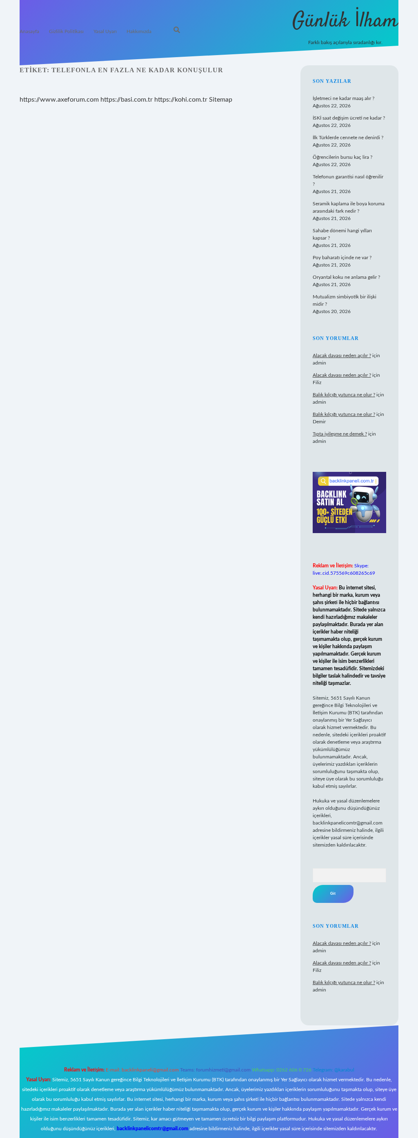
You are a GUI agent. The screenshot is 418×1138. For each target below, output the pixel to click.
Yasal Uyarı (105, 31)
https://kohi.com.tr (180, 99)
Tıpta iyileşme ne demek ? (340, 433)
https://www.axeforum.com (59, 99)
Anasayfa (29, 31)
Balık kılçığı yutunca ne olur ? (344, 394)
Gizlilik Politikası (66, 31)
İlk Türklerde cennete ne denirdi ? (348, 137)
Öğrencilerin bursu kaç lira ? (342, 157)
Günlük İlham (345, 21)
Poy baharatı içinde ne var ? (342, 257)
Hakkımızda (139, 31)
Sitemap (220, 99)
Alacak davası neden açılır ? (342, 355)
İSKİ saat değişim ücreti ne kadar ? (349, 118)
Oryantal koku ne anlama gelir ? (346, 277)
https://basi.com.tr (126, 99)
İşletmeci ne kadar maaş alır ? (343, 98)
